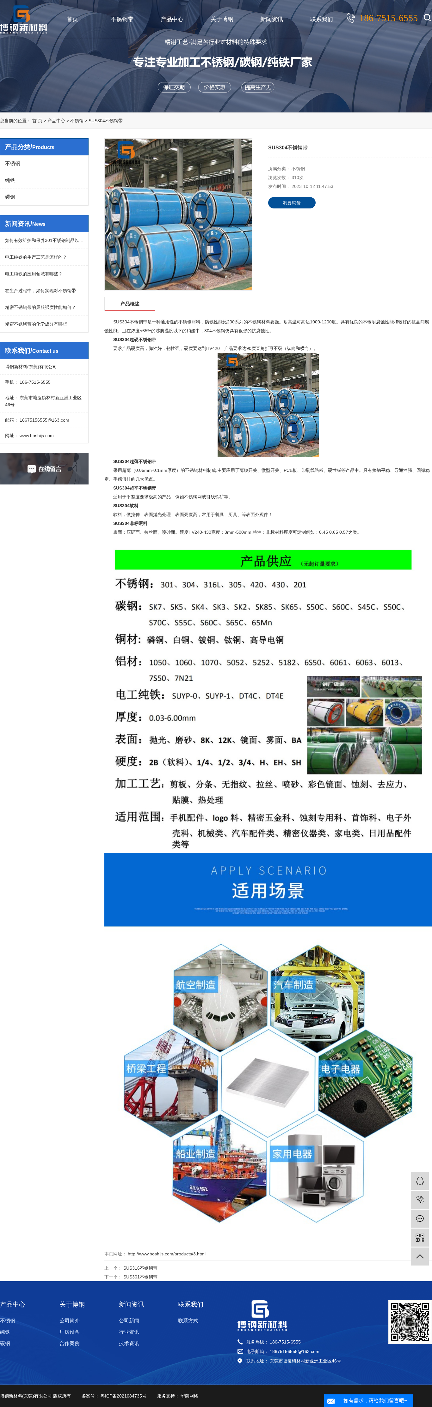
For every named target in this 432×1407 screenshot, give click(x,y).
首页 (72, 19)
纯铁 (10, 180)
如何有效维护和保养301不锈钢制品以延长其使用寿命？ (44, 240)
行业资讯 (129, 1332)
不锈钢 (77, 120)
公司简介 (69, 1320)
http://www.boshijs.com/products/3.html (166, 1253)
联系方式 (188, 1320)
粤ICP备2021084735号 (122, 1395)
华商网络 (188, 1395)
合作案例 (69, 1343)
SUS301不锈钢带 (140, 1276)
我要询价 (292, 202)
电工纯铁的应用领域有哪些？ (34, 273)
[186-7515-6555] (420, 1200)
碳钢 (10, 197)
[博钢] (420, 1181)
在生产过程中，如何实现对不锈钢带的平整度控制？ (44, 290)
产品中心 (172, 19)
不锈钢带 (122, 19)
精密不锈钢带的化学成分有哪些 (36, 324)
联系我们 (321, 19)
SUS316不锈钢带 (140, 1268)
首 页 (37, 120)
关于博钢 (222, 19)
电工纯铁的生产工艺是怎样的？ (36, 257)
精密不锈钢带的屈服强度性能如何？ (40, 307)
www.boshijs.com (36, 435)
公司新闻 (129, 1320)
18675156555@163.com (43, 420)
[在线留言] (420, 1219)
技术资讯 (129, 1343)
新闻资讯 (271, 19)
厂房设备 (69, 1332)
